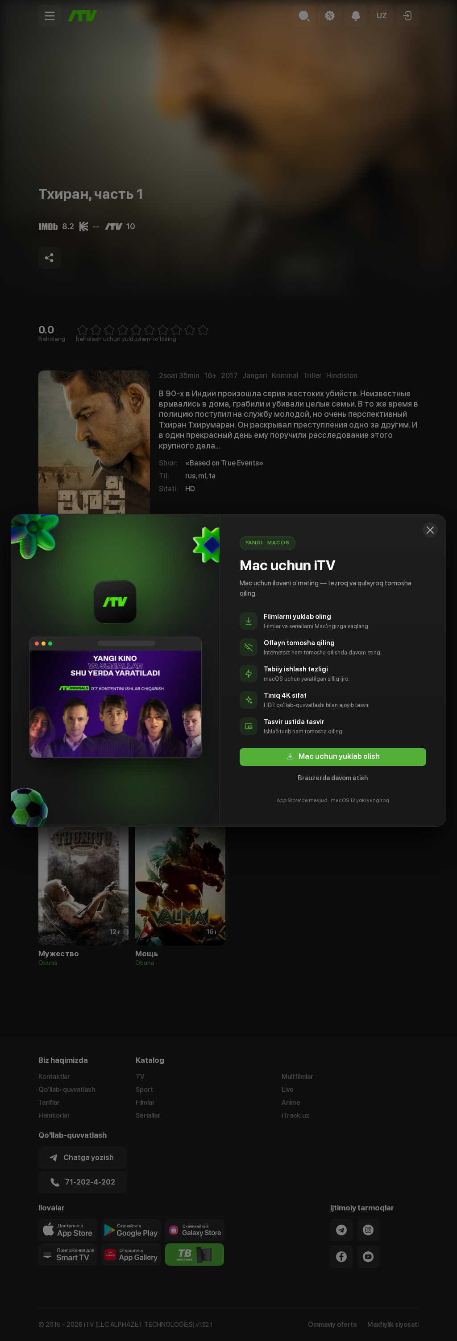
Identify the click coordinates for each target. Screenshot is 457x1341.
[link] (333, 757)
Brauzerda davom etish (333, 778)
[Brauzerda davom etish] (430, 530)
